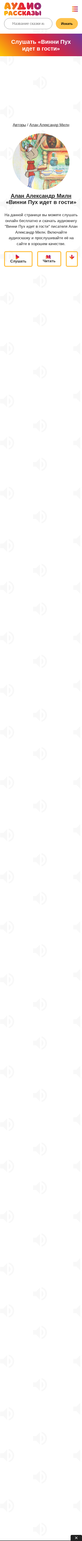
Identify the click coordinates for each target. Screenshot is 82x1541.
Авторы (19, 125)
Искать (67, 24)
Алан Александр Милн (49, 125)
